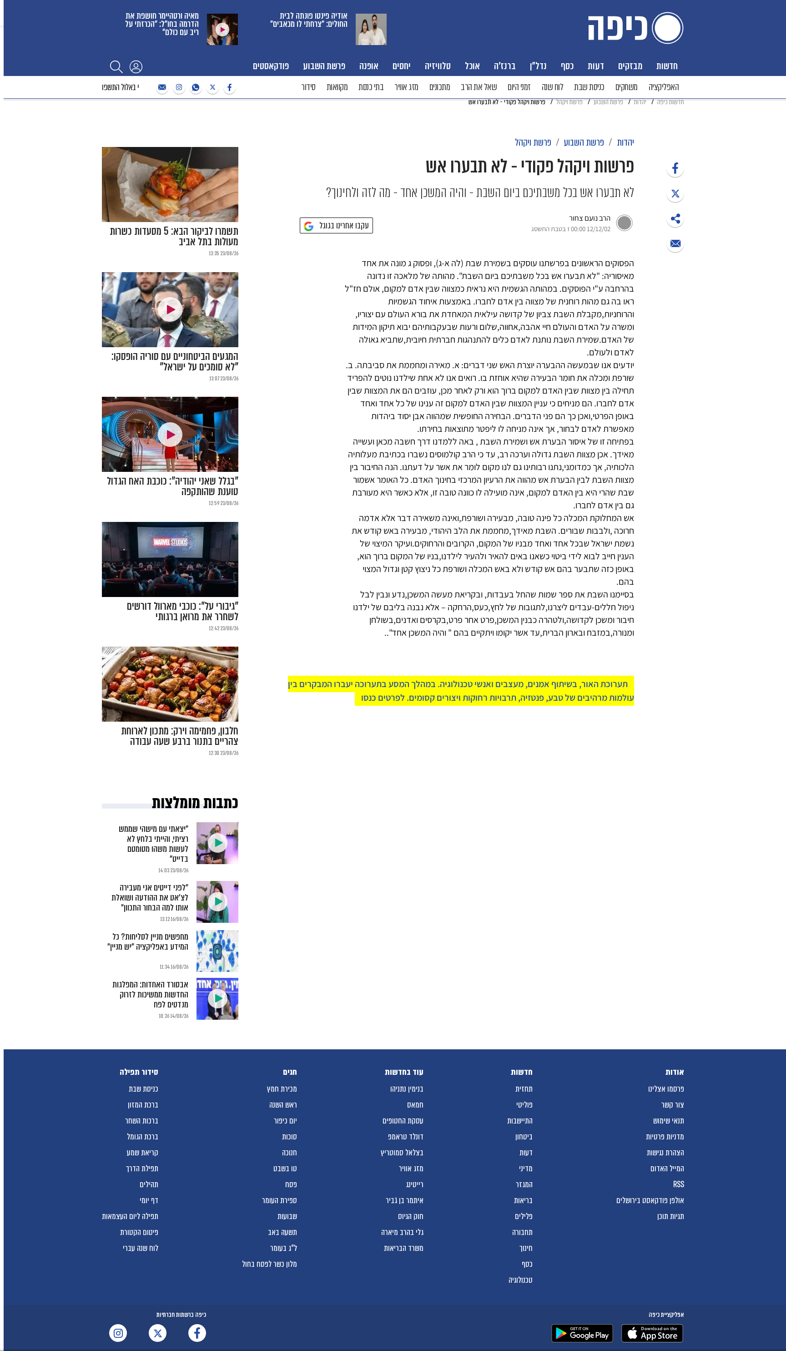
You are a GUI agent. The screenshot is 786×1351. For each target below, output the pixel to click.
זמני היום (519, 87)
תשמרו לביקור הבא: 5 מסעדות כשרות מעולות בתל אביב (174, 236)
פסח (291, 1184)
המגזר (524, 1184)
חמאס (415, 1105)
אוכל (472, 66)
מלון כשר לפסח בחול (269, 1264)
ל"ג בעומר (283, 1248)
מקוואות (337, 87)
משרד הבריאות (403, 1248)
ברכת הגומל (142, 1137)
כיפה (634, 28)
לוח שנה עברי (140, 1248)
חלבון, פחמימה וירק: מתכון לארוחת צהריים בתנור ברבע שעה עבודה (179, 736)
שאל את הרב (479, 87)
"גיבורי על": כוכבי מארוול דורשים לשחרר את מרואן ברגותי (182, 611)
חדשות (667, 66)
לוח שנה (553, 87)
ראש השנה (283, 1105)
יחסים (402, 66)
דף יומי (149, 1200)
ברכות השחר (141, 1121)
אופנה (368, 66)
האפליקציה (664, 87)
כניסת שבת (589, 87)
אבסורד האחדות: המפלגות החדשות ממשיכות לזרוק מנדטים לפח (150, 994)
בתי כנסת (370, 87)
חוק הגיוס (410, 1216)
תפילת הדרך (142, 1168)
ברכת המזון (143, 1105)
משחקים (626, 87)
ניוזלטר (161, 87)
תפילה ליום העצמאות (130, 1216)
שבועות (287, 1216)
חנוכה (289, 1153)
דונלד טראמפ (405, 1137)
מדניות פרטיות (665, 1137)
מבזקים (630, 66)
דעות (596, 66)
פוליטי (524, 1105)
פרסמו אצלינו (666, 1089)
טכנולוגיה (521, 1280)
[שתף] (675, 168)
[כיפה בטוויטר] (211, 87)
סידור (308, 87)
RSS (678, 1184)
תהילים (149, 1184)
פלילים (524, 1216)
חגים (290, 1072)
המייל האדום (667, 1168)
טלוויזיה (438, 66)
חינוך (526, 1248)
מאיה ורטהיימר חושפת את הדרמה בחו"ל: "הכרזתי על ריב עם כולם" (162, 24)
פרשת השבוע (324, 66)
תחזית (524, 1089)
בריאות (523, 1200)
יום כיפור (285, 1121)
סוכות (289, 1137)
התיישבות (520, 1121)
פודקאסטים (271, 66)
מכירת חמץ (282, 1089)
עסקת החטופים (403, 1121)
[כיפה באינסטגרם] (178, 87)
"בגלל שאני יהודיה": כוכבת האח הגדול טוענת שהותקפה (172, 486)
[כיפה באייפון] (652, 1333)
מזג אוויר (406, 87)
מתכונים (439, 87)
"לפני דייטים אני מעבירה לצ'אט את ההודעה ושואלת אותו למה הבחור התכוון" (149, 897)
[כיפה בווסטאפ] (194, 87)
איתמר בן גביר (404, 1200)
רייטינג (414, 1184)
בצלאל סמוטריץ (402, 1153)
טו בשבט (285, 1168)
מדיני (526, 1168)
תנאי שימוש (668, 1121)
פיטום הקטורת (139, 1232)
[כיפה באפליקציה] (582, 1333)
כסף (567, 66)
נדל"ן (538, 66)
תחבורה (522, 1232)
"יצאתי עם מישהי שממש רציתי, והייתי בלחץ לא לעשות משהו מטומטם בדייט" (153, 844)
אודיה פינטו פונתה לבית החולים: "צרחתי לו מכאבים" (309, 20)
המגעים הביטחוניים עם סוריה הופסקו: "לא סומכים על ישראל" (174, 361)
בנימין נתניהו (406, 1089)
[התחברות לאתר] (136, 66)
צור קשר (672, 1105)
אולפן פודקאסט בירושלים (650, 1200)
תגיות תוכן (670, 1216)
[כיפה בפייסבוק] (228, 87)
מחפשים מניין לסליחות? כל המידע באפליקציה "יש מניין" (147, 942)
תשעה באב (282, 1232)
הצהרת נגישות (665, 1153)
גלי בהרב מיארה (402, 1232)
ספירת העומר (279, 1200)
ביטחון (524, 1137)
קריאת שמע (142, 1153)
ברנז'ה (505, 66)
